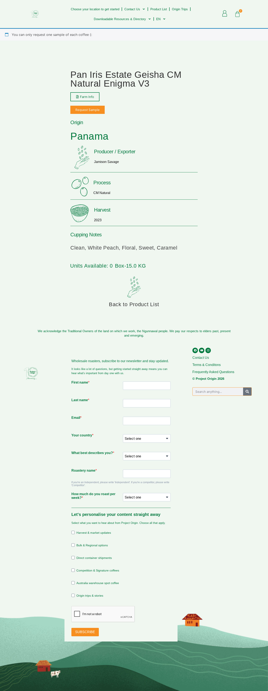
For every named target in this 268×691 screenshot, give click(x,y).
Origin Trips (180, 9)
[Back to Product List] (134, 287)
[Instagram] (208, 350)
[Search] (247, 392)
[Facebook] (195, 350)
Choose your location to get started (95, 9)
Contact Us (132, 9)
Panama (89, 136)
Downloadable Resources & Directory (120, 19)
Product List (158, 9)
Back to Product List (134, 304)
